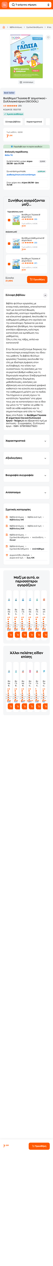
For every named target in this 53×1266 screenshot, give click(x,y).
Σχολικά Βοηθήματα (34, 27)
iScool (12, 540)
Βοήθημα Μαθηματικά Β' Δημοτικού (9, 612)
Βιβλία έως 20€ (17, 528)
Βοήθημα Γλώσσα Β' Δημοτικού (16, 683)
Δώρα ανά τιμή (17, 558)
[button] (26, 360)
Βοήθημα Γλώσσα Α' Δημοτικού (16, 612)
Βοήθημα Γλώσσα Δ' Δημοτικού (37, 612)
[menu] (5, 5)
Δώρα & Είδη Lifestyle (20, 555)
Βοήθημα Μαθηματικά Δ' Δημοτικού (30, 612)
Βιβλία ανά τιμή (34, 517)
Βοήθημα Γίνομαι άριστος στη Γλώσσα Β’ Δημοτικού (30, 683)
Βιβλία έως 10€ (17, 520)
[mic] (48, 4)
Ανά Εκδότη (38, 537)
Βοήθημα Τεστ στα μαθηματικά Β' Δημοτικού (44, 683)
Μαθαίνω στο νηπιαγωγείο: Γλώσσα (44, 612)
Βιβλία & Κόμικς (16, 27)
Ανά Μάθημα (38, 549)
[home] (3, 27)
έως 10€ (30, 558)
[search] (13, 5)
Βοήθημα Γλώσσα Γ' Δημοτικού (23, 612)
